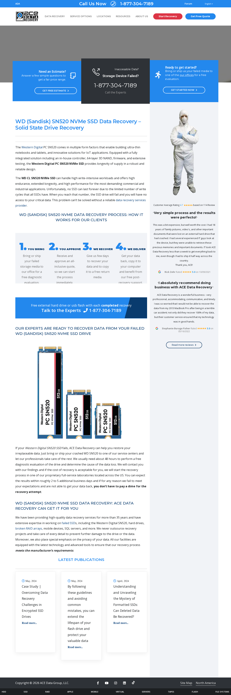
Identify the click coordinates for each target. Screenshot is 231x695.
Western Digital (32, 147)
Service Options (81, 16)
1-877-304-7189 (116, 3)
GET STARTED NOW (182, 90)
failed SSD (68, 523)
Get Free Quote (200, 16)
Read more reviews (182, 345)
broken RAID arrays (28, 528)
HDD (4, 691)
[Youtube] (106, 683)
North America (206, 683)
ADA (17, 4)
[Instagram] (115, 683)
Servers (146, 691)
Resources (123, 16)
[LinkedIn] (124, 683)
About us (142, 16)
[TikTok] (133, 682)
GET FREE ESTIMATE (54, 90)
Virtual (120, 691)
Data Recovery (55, 16)
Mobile (94, 691)
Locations (104, 16)
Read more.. (29, 623)
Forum (188, 4)
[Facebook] (98, 683)
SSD (26, 691)
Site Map (186, 683)
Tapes (171, 691)
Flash (195, 691)
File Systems (222, 691)
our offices (187, 75)
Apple (70, 691)
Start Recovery (168, 16)
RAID (47, 691)
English (208, 4)
